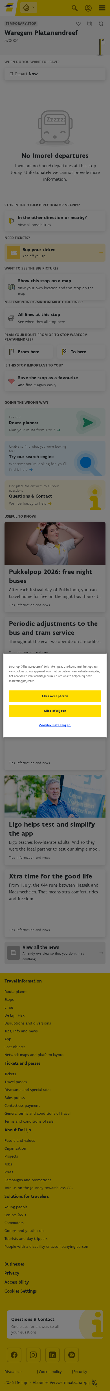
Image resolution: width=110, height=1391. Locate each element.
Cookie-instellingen (55, 725)
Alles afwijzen (55, 711)
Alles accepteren (55, 696)
